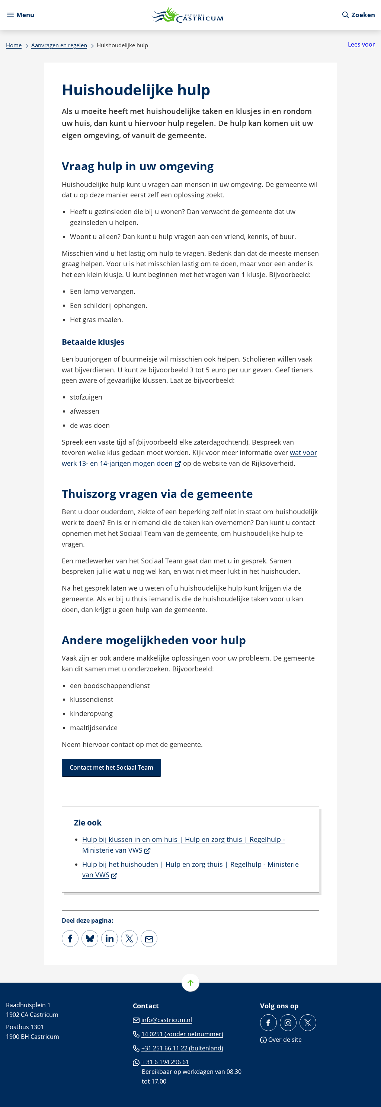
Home (14, 45)
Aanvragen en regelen (59, 45)
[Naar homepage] (187, 15)
